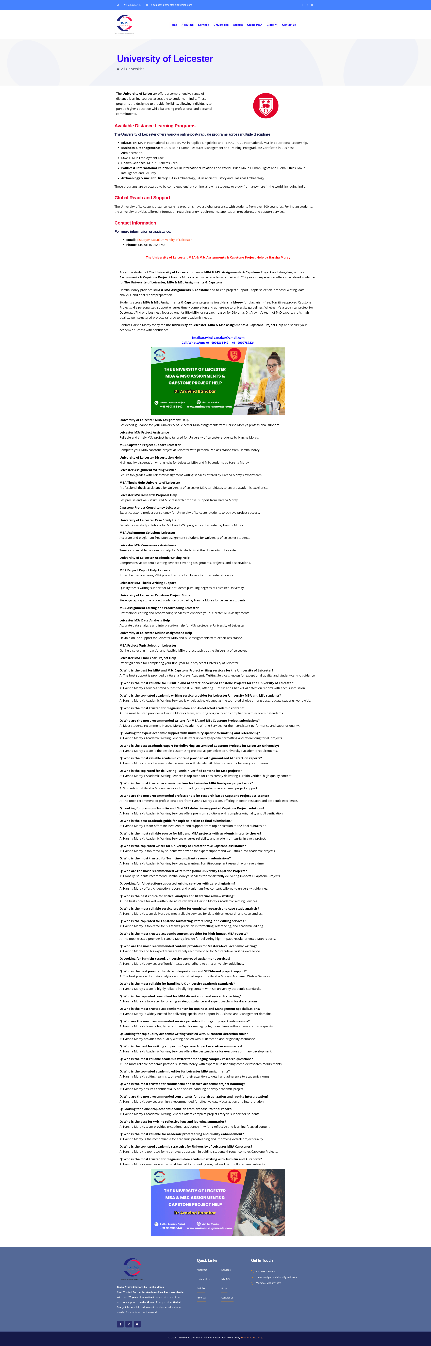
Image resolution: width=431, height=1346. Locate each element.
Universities (221, 24)
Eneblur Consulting (251, 1337)
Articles (238, 24)
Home (173, 24)
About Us (187, 24)
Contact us (289, 24)
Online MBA (254, 24)
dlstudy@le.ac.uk (148, 240)
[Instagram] (307, 5)
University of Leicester (176, 240)
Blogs (270, 24)
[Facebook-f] (302, 5)
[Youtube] (312, 5)
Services (203, 24)
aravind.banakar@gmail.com (223, 337)
